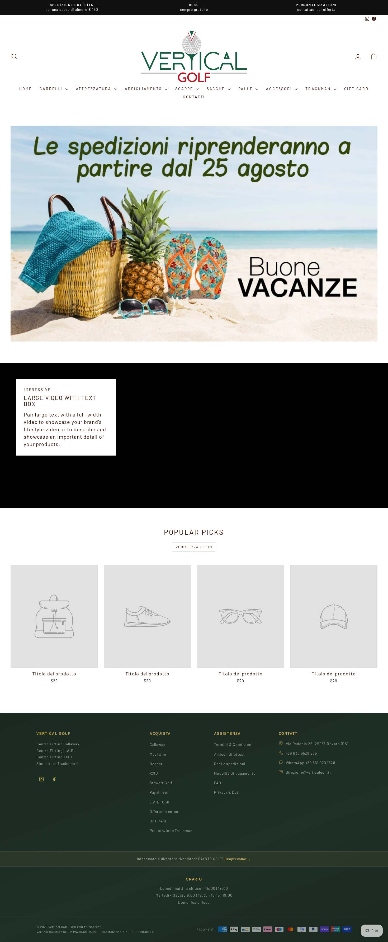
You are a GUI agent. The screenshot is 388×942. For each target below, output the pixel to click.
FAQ (217, 782)
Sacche (216, 88)
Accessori (280, 88)
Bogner (156, 763)
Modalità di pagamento (235, 773)
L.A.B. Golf (160, 802)
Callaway (157, 744)
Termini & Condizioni (233, 744)
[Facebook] (54, 779)
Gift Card (356, 88)
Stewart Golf (161, 782)
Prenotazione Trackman (171, 830)
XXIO (154, 773)
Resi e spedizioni (229, 763)
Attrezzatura (94, 88)
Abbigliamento (144, 88)
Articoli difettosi (229, 754)
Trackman (318, 88)
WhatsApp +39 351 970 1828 (310, 762)
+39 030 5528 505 (301, 753)
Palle (246, 88)
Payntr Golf (160, 792)
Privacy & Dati (227, 792)
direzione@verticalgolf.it (308, 772)
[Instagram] (41, 779)
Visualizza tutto (194, 547)
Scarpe (185, 88)
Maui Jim (158, 754)
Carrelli (52, 88)
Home (25, 88)
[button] (374, 56)
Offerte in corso (164, 811)
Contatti (194, 96)
